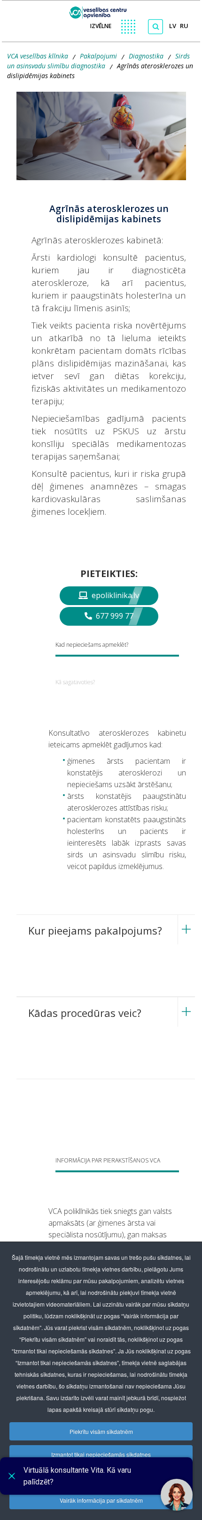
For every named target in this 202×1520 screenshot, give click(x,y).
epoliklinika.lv (114, 595)
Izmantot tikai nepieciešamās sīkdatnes (101, 1454)
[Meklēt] (155, 26)
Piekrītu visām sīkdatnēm (101, 1431)
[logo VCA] (101, 10)
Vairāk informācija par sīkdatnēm (101, 1500)
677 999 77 (113, 616)
